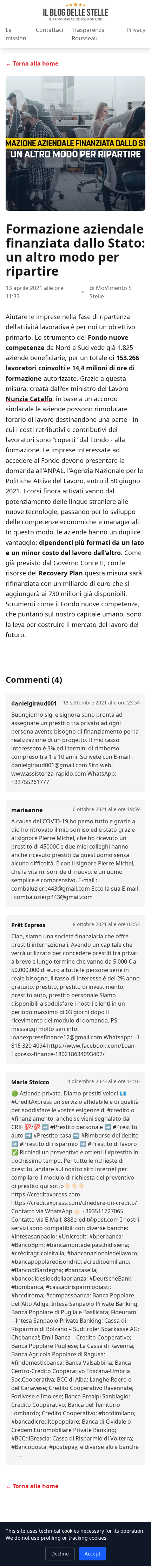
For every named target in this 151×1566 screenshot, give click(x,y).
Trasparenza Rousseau (88, 34)
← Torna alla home (32, 63)
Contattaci (49, 30)
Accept (92, 1553)
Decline (60, 1553)
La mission (16, 34)
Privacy (135, 30)
